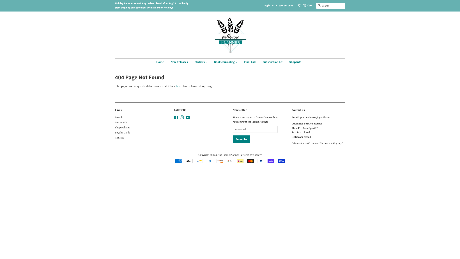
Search (119, 117)
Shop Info (295, 62)
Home (160, 62)
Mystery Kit (121, 122)
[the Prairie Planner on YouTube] (188, 118)
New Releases (179, 62)
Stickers (200, 62)
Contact (119, 137)
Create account (284, 5)
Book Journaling (224, 62)
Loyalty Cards (122, 132)
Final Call (250, 62)
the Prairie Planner (228, 154)
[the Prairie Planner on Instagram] (182, 118)
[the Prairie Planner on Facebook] (176, 118)
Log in (267, 5)
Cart (309, 5)
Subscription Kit (272, 62)
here (179, 86)
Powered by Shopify (251, 154)
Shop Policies (122, 127)
